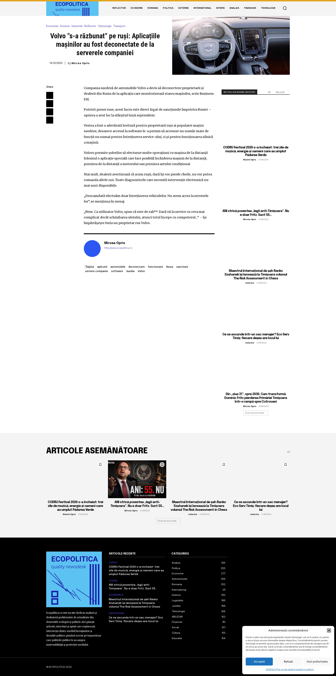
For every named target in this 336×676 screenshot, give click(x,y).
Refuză (288, 661)
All (269, 92)
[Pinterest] (49, 111)
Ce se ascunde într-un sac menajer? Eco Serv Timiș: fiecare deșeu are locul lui (260, 506)
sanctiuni (182, 266)
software (117, 271)
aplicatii (102, 266)
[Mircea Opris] (92, 248)
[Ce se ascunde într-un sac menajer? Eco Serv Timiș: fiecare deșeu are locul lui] (256, 308)
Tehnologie (104, 26)
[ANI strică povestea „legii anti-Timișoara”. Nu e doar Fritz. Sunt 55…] (256, 185)
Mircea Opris (81, 63)
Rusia (169, 266)
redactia (249, 282)
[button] (329, 630)
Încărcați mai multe (254, 412)
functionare (155, 266)
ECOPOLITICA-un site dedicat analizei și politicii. (290, 669)
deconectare (136, 266)
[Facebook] (49, 95)
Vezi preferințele (317, 661)
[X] (49, 103)
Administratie (116, 613)
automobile (117, 266)
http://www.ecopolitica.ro (118, 247)
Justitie (113, 580)
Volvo (141, 271)
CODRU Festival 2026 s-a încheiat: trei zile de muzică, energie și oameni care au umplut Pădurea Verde (255, 151)
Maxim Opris (249, 159)
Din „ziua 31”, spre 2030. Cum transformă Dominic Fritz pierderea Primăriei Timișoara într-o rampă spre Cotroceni (255, 398)
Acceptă (259, 661)
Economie (52, 26)
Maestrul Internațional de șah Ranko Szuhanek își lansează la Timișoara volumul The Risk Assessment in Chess (256, 274)
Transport (119, 26)
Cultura (113, 562)
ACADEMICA (116, 594)
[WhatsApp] (49, 120)
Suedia (130, 271)
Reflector (90, 26)
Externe (65, 26)
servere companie (96, 271)
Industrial (77, 26)
